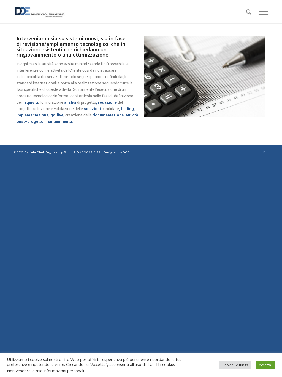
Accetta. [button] (265, 364)
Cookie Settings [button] (235, 364)
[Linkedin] (264, 152)
